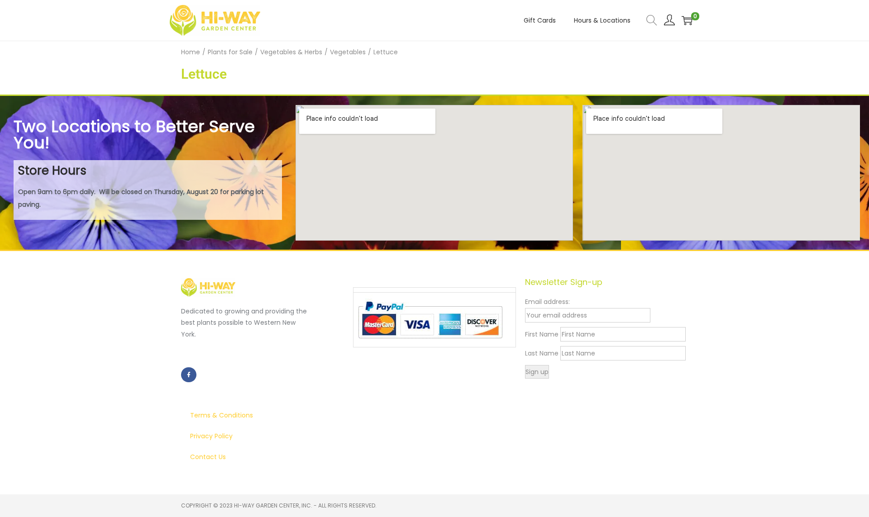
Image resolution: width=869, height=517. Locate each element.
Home (190, 52)
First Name (542, 334)
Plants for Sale (230, 52)
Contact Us (208, 456)
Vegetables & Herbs (291, 52)
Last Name (542, 353)
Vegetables (348, 52)
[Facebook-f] (188, 375)
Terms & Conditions (221, 415)
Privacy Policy (211, 436)
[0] (687, 20)
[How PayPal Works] (430, 319)
